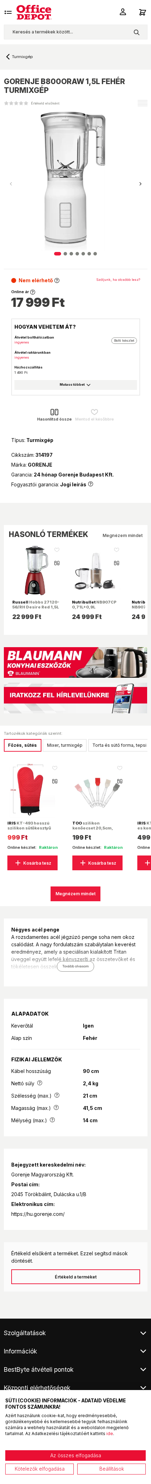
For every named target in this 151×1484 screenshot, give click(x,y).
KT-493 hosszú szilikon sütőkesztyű (29, 826)
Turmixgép (22, 56)
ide (109, 1433)
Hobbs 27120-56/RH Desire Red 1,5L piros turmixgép (35, 607)
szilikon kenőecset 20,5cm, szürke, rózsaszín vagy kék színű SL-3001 (97, 831)
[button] (140, 184)
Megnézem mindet (123, 535)
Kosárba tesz (37, 863)
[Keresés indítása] (136, 32)
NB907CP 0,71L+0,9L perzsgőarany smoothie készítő (94, 610)
